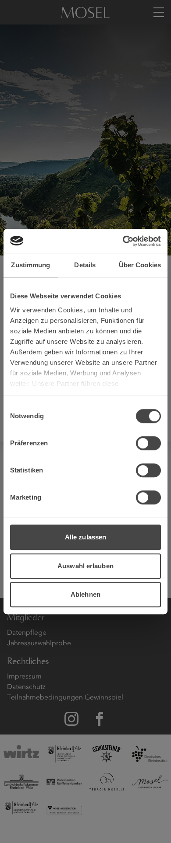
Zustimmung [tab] (30, 265)
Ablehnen (85, 594)
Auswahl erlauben (85, 566)
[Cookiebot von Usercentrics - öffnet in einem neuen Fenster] (123, 241)
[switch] (148, 443)
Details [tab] (85, 265)
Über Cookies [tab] (140, 265)
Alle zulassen (85, 537)
